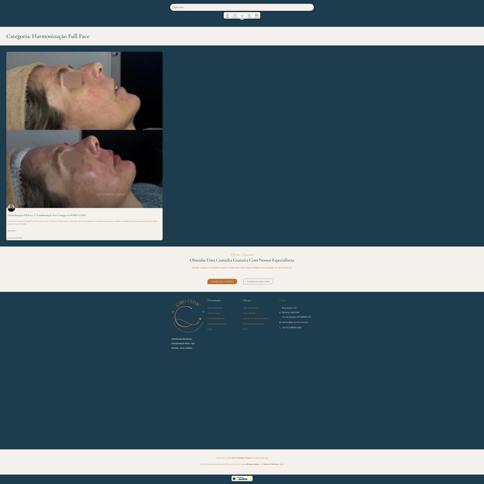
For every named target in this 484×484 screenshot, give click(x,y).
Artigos (227, 17)
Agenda (256, 17)
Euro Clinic (235, 17)
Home (242, 18)
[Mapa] (249, 15)
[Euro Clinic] (235, 15)
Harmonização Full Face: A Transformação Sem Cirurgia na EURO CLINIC (47, 215)
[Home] (242, 16)
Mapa (249, 17)
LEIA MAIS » (12, 231)
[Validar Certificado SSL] (242, 480)
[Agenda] (256, 15)
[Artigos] (227, 15)
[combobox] (242, 7)
